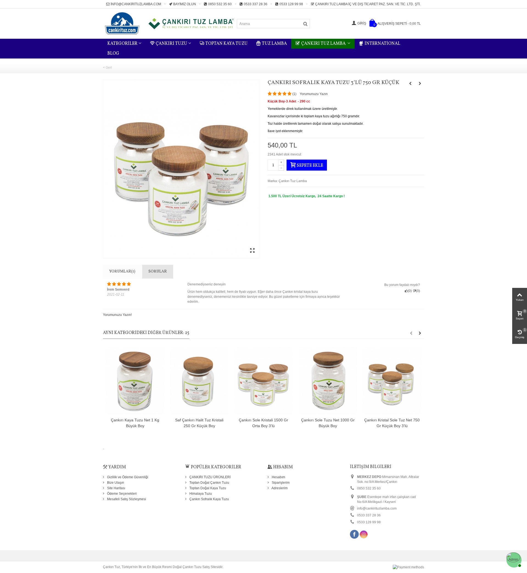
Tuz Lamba (274, 44)
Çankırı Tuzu (171, 44)
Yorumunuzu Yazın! (117, 315)
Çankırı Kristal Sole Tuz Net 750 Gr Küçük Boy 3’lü (392, 423)
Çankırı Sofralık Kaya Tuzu (209, 499)
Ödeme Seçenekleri (121, 494)
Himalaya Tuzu (200, 494)
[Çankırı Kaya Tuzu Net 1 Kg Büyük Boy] (135, 381)
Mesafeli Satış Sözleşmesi (126, 499)
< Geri (107, 67)
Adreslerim (279, 488)
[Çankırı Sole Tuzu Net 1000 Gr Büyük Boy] (327, 381)
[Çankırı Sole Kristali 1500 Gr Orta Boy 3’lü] (263, 381)
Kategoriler (122, 44)
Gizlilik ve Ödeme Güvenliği (127, 477)
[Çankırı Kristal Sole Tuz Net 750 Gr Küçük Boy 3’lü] (392, 381)
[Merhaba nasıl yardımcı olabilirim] (513, 559)
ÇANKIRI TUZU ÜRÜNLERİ (210, 477)
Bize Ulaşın (115, 483)
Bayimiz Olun (184, 4)
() (294, 94)
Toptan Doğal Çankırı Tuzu (209, 483)
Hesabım (278, 477)
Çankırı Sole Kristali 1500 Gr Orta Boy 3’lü (263, 423)
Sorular (157, 271)
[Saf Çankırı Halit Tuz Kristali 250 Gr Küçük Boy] (199, 381)
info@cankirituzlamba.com (136, 4)
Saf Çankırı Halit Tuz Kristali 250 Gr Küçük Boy (199, 423)
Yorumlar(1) (122, 271)
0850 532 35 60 (220, 4)
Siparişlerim (280, 483)
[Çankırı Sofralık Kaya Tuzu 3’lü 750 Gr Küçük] (181, 169)
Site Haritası (115, 488)
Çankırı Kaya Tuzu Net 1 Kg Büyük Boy (135, 423)
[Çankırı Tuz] (170, 23)
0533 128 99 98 (291, 4)
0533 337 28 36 (255, 4)
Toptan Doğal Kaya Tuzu (207, 488)
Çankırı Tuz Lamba (323, 44)
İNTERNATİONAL (382, 44)
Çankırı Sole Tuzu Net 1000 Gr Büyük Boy (328, 423)
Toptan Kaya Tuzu (226, 44)
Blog (113, 54)
